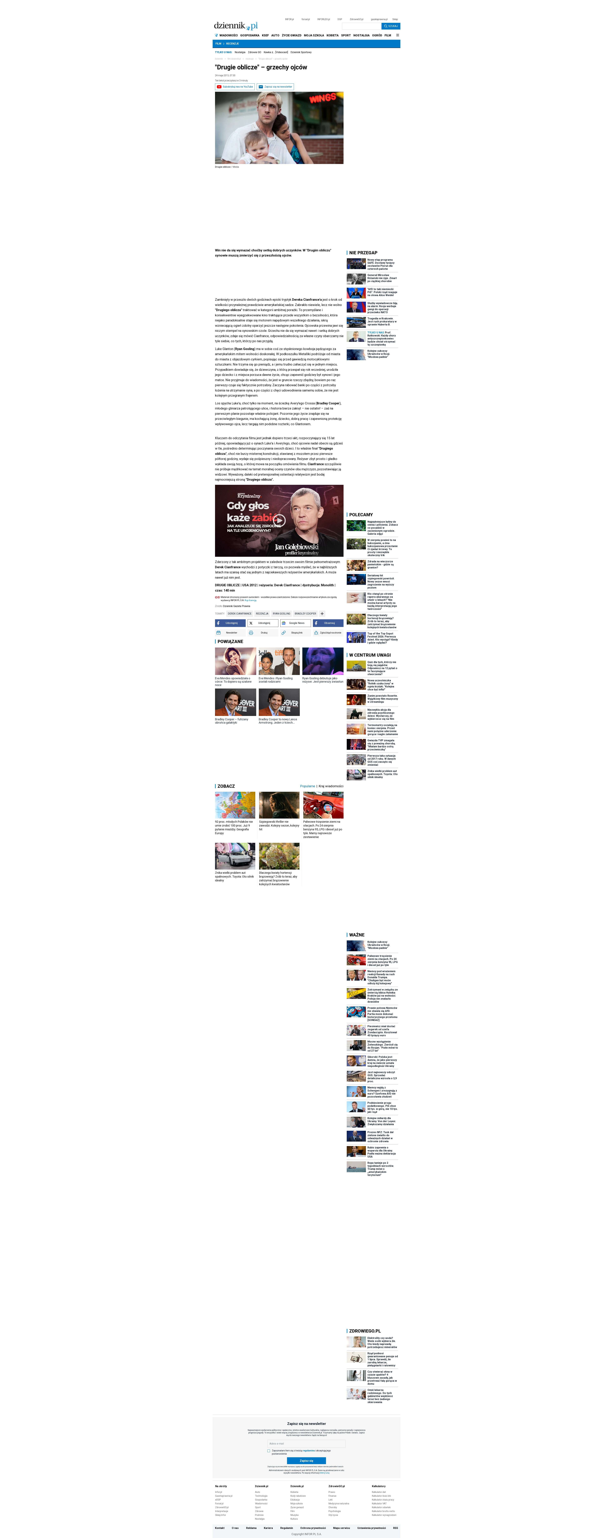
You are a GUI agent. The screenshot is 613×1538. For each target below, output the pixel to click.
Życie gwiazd (297, 1507)
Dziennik (219, 59)
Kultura (294, 1519)
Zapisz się (306, 1460)
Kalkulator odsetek (381, 1507)
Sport (258, 1507)
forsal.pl (306, 19)
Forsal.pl (219, 1503)
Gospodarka (261, 1499)
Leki (331, 1499)
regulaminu (309, 1450)
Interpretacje (221, 1511)
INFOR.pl (289, 19)
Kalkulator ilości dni (381, 1496)
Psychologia (335, 1511)
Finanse (332, 1496)
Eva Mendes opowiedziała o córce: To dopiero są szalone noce (233, 682)
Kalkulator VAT (379, 1503)
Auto (257, 1492)
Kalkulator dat (379, 1492)
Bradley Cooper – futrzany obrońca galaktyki (231, 721)
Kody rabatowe (298, 1496)
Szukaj (393, 26)
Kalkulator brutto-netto (383, 1511)
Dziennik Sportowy (301, 52)
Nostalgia (240, 52)
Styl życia (333, 1515)
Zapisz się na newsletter (278, 86)
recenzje (250, 59)
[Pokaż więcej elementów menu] (397, 35)
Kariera (268, 1528)
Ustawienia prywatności (371, 1528)
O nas (235, 1528)
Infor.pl (218, 1492)
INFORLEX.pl (324, 19)
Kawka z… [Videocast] (276, 52)
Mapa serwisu (341, 1528)
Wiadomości (261, 1503)
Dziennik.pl (261, 1486)
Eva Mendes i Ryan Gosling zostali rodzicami (276, 680)
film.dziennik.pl (234, 59)
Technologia (261, 1496)
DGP (340, 19)
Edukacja (295, 1499)
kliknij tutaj (324, 1473)
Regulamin (286, 1528)
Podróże (259, 1515)
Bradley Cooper (305, 613)
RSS (395, 1528)
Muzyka (295, 1515)
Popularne (307, 786)
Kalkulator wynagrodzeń (384, 1515)
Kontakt (219, 1528)
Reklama (251, 1528)
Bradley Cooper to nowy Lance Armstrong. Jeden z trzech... (278, 721)
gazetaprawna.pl (379, 19)
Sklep (395, 19)
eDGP (218, 1499)
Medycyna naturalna (339, 1503)
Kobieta (294, 1492)
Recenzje (232, 43)
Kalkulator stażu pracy (383, 1499)
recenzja (262, 613)
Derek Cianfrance (239, 613)
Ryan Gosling (281, 613)
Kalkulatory (379, 1486)
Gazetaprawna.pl (223, 1496)
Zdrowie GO (254, 52)
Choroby (333, 1507)
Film (218, 43)
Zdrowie (259, 1511)
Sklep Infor (220, 1515)
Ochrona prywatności (313, 1528)
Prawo (332, 1492)
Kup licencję (250, 600)
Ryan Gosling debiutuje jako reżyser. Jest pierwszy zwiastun (322, 680)
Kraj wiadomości (331, 786)
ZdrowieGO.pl (356, 19)
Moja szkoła (297, 1503)
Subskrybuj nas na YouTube (238, 86)
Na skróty (221, 1486)
